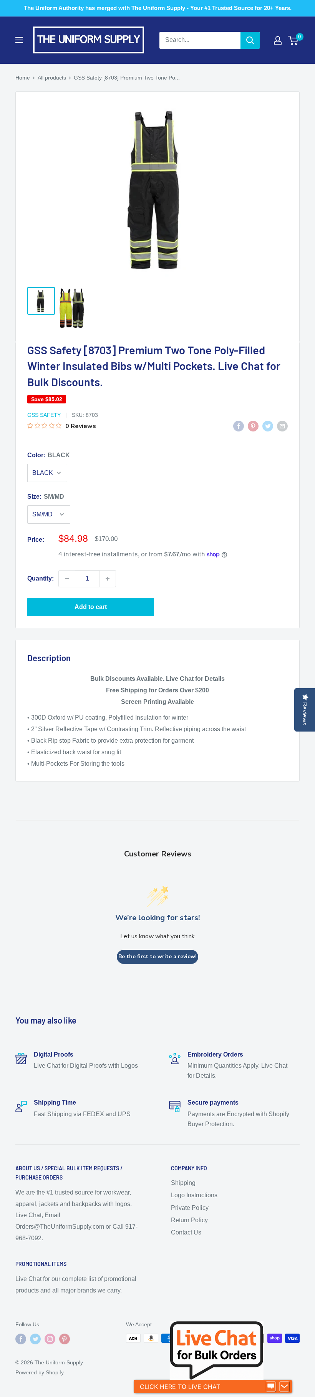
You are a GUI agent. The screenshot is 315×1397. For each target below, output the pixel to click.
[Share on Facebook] (238, 425)
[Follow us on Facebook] (20, 1339)
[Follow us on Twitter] (35, 1339)
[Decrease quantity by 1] (67, 579)
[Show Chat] (271, 1386)
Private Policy (190, 1208)
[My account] (278, 40)
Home (22, 78)
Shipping (183, 1183)
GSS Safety (44, 415)
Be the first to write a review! (157, 956)
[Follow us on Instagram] (50, 1339)
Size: (45, 496)
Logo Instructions (194, 1195)
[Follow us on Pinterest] (64, 1339)
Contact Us (186, 1232)
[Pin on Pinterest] (253, 425)
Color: (48, 455)
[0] (293, 40)
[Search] (250, 40)
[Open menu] (19, 40)
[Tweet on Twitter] (267, 425)
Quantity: (40, 578)
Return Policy (189, 1220)
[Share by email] (282, 425)
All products (52, 78)
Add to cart (91, 607)
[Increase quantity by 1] (107, 579)
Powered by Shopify (39, 1372)
